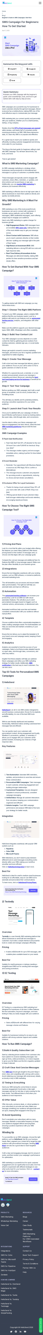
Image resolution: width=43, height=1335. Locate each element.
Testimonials (27, 1229)
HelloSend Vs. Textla (9, 1295)
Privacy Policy (28, 1259)
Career (25, 1221)
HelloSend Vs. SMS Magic (8, 1289)
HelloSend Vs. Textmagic (6, 1305)
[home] (7, 3)
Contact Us (27, 1251)
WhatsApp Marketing (9, 1221)
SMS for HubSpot (8, 1270)
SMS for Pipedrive (8, 1266)
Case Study (27, 1225)
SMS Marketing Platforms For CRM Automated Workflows (31, 1238)
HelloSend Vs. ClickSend (10, 1284)
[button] (40, 3)
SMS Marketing (7, 1217)
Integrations (5, 1251)
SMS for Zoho (6, 1255)
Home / (4, 12)
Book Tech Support (31, 1255)
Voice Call (5, 1225)
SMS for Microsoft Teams (8, 1260)
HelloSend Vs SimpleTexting (6, 1311)
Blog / (4, 15)
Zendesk (4, 1275)
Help (25, 1272)
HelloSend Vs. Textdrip (10, 1299)
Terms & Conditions (30, 1264)
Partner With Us (29, 1268)
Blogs (25, 1217)
